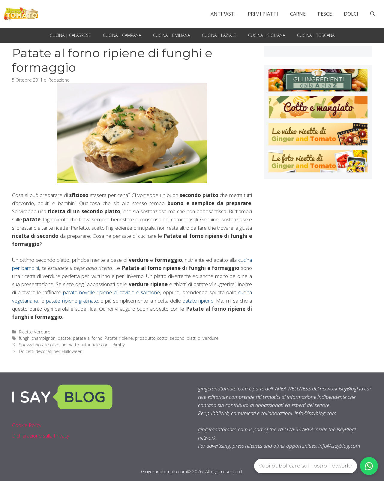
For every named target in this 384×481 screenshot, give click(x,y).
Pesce (325, 13)
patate (64, 338)
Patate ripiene (119, 338)
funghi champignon (37, 338)
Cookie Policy (26, 425)
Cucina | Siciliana (266, 35)
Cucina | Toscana (315, 35)
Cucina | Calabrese (70, 35)
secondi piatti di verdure (194, 338)
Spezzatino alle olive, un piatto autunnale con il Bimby (72, 345)
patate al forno (88, 338)
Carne (298, 13)
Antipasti (223, 13)
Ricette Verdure (34, 332)
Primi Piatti (263, 13)
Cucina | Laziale (219, 35)
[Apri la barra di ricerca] (372, 13)
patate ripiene (198, 300)
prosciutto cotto (151, 338)
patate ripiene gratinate (72, 300)
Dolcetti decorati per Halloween (50, 351)
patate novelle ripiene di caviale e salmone (111, 292)
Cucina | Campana (122, 35)
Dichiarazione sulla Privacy (40, 435)
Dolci (351, 13)
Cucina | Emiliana (171, 35)
